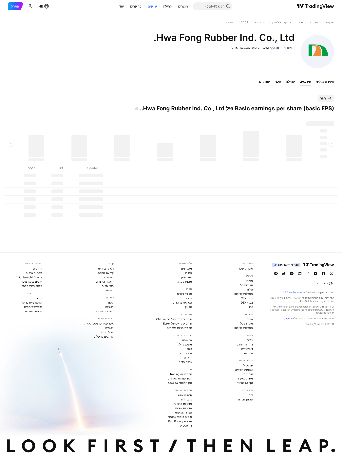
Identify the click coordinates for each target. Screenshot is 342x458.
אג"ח (250, 289)
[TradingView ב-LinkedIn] (299, 273)
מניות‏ (249, 280)
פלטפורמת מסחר (32, 286)
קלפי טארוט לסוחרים (179, 378)
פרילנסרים (107, 332)
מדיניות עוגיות (183, 408)
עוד (121, 6)
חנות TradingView (181, 374)
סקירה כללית (184, 293)
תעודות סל (246, 285)
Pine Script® (245, 382)
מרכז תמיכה (185, 353)
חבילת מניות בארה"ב (179, 327)
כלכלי (250, 340)
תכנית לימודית (33, 311)
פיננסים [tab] (305, 81)
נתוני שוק (186, 277)
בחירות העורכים (104, 311)
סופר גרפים (246, 268)
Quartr (287, 318)
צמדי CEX (247, 298)
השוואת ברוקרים (182, 302)
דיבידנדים (247, 348)
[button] (175, 6)
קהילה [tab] (290, 81)
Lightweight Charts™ (29, 277)
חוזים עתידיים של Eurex (177, 323)
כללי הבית (108, 286)
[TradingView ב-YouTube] (315, 273)
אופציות (248, 374)
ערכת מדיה (185, 361)
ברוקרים (136, 6)
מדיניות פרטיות (183, 403)
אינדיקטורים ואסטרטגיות (99, 323)
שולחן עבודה (245, 399)
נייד (251, 395)
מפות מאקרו (245, 378)
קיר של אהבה (106, 272)
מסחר (110, 302)
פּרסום (38, 298)
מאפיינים (186, 268)
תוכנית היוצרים (105, 281)
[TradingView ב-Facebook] (323, 273)
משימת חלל (185, 344)
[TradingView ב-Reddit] (276, 273)
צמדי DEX (247, 302)
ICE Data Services (292, 292)
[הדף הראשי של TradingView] (315, 6)
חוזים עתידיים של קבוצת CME (174, 319)
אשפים (109, 327)
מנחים (110, 290)
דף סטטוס (186, 425)
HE (41, 6)
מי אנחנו (187, 340)
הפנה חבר (108, 277)
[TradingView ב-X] (331, 273)
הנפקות (248, 353)
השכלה (109, 306)
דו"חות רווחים (245, 344)
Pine (250, 306)
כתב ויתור (186, 399)
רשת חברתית (106, 268)
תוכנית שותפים (33, 306)
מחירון (188, 272)
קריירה (188, 357)
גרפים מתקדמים (32, 281)
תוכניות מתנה (184, 281)
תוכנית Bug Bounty (180, 421)
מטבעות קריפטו (243, 293)
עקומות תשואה (244, 369)
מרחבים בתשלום (104, 336)
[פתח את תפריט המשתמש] (30, 6)
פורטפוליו (247, 365)
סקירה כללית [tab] (325, 81)
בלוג (189, 348)
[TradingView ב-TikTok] (284, 273)
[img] (236, 48)
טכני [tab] (278, 81)
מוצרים (183, 6)
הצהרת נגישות (183, 412)
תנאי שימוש (185, 395)
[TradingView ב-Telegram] (291, 273)
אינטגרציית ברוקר (32, 302)
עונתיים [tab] (264, 81)
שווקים (152, 6)
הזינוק (188, 306)
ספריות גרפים (34, 272)
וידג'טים (37, 268)
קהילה (167, 6)
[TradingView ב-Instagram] (307, 273)
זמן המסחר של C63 (180, 382)
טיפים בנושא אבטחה (179, 416)
